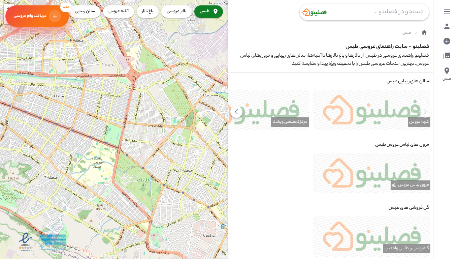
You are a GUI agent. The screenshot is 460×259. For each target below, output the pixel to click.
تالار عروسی (176, 11)
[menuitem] (446, 11)
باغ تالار (147, 11)
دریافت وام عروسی (41, 11)
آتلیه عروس (118, 11)
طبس (204, 11)
